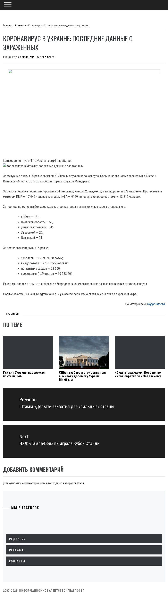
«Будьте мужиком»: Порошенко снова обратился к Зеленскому (138, 374)
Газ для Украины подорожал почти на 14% (24, 374)
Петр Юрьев (47, 57)
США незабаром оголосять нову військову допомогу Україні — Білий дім (82, 376)
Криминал (12, 314)
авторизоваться (73, 483)
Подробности (156, 304)
